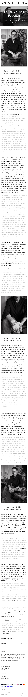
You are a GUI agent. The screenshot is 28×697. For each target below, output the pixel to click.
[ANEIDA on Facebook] (2, 689)
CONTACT (3, 669)
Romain (8, 607)
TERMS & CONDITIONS (5, 668)
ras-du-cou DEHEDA (14, 550)
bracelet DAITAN (5, 552)
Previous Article (4, 643)
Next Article (24, 643)
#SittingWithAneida (10, 78)
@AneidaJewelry (11, 616)
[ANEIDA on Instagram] (4, 689)
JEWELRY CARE (4, 676)
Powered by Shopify (4, 694)
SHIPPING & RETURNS (5, 666)
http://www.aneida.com (14, 615)
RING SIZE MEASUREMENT (6, 678)
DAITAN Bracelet (16, 73)
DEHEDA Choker (19, 526)
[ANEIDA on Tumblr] (6, 689)
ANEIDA (23, 524)
